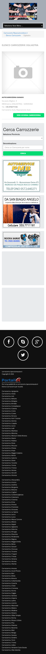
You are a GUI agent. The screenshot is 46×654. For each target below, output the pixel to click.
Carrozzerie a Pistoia (9, 448)
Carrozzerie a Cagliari (9, 492)
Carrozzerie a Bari (8, 573)
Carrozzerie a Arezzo (9, 482)
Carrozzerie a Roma (8, 544)
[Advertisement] (21, 268)
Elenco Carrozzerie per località (12, 387)
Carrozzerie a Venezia (9, 559)
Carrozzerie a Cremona (10, 588)
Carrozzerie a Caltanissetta (11, 581)
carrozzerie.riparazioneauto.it (12, 372)
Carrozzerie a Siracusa (9, 549)
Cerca (23, 153)
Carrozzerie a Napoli (9, 524)
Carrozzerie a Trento (9, 643)
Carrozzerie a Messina (9, 433)
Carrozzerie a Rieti (8, 630)
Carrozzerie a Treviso (9, 468)
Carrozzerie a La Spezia (10, 512)
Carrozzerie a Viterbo (9, 564)
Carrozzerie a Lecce (8, 426)
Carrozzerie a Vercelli (9, 473)
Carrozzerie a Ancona (9, 568)
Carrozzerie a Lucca (8, 517)
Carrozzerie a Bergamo (10, 487)
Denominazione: (10, 143)
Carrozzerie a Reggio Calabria (12, 453)
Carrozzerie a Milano (9, 522)
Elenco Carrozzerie (13, 35)
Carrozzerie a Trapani (9, 554)
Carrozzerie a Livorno (9, 603)
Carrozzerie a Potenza (9, 625)
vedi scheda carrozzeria (29, 115)
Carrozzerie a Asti (8, 396)
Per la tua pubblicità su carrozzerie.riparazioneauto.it (20, 384)
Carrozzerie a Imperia (9, 598)
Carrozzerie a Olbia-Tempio (11, 615)
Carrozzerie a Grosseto (10, 509)
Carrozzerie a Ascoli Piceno (11, 571)
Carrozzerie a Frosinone (10, 507)
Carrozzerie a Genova (9, 596)
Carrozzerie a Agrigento (10, 391)
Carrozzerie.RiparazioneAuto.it (15, 33)
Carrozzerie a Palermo (9, 529)
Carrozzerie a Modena (9, 610)
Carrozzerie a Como (9, 411)
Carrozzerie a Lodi (8, 428)
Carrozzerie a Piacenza (10, 534)
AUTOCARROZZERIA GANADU (13, 97)
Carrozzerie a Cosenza (9, 500)
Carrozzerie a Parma (9, 618)
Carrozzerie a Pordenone (10, 537)
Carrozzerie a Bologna (9, 401)
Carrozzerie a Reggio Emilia (11, 542)
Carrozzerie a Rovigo (9, 633)
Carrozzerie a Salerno (9, 458)
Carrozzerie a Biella (8, 576)
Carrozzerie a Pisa (8, 623)
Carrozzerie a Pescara (9, 446)
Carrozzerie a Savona (9, 635)
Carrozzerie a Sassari (9, 546)
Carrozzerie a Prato (8, 450)
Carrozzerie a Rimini (9, 455)
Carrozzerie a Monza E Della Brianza (14, 436)
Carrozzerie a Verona (9, 561)
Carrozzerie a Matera (9, 608)
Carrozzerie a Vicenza (9, 475)
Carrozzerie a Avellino (9, 485)
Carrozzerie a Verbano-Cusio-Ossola (14, 647)
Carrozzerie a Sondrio (9, 638)
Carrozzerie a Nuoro (9, 438)
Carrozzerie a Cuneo (9, 413)
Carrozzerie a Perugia (9, 532)
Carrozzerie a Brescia (9, 578)
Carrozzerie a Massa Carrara (12, 519)
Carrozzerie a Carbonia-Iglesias (12, 495)
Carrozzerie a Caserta (9, 583)
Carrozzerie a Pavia (8, 443)
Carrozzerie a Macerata (10, 605)
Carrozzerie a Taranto (9, 463)
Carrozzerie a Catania (9, 408)
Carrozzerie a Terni (8, 640)
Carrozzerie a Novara (9, 613)
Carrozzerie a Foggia (9, 593)
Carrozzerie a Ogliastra (10, 527)
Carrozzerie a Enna (8, 502)
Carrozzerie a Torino (9, 465)
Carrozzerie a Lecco (8, 514)
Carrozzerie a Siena (8, 460)
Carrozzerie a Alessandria (11, 480)
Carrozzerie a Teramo (9, 551)
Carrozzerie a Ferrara (9, 416)
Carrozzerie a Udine (9, 645)
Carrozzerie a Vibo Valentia (11, 650)
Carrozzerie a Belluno (9, 399)
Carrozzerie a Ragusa (9, 539)
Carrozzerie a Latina (9, 601)
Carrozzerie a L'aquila (9, 423)
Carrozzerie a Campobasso (11, 406)
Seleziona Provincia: (11, 134)
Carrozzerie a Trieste (9, 556)
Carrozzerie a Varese (9, 470)
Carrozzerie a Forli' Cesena (11, 418)
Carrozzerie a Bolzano (9, 490)
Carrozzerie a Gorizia (9, 421)
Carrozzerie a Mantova (10, 431)
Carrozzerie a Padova (9, 441)
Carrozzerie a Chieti (8, 586)
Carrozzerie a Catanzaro (10, 497)
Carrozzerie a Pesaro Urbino (11, 620)
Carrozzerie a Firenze (9, 504)
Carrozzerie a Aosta (8, 394)
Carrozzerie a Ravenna (9, 628)
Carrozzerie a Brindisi (9, 404)
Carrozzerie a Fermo (9, 591)
